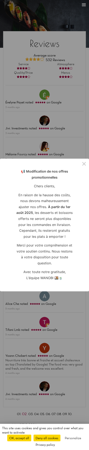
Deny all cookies (47, 438)
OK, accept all (19, 438)
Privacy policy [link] (45, 445)
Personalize (73, 438)
